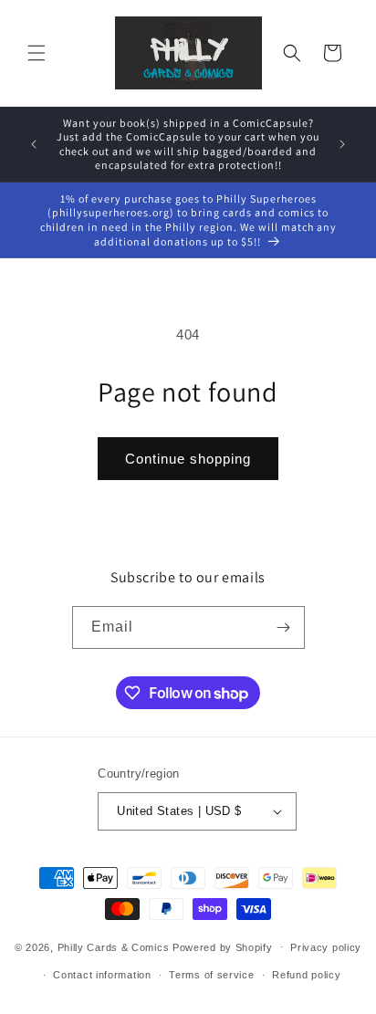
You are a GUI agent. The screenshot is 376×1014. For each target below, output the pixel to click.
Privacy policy (325, 947)
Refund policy (306, 974)
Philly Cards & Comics (113, 946)
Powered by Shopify (222, 946)
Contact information (102, 974)
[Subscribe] (284, 627)
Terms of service (211, 974)
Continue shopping (188, 458)
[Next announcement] (342, 144)
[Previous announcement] (34, 144)
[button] (36, 53)
